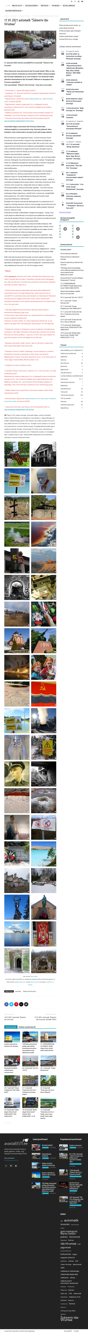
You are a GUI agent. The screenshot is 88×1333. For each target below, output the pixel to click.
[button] (71, 1)
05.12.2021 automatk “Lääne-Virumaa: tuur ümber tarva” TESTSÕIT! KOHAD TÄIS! (76, 1158)
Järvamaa (64, 366)
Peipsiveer (63, 1286)
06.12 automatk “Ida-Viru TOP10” (72, 297)
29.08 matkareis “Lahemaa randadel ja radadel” (74, 82)
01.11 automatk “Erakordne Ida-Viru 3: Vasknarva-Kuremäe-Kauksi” (71, 314)
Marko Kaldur (34, 976)
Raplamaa (64, 385)
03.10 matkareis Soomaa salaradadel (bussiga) (73, 135)
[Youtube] (82, 1)
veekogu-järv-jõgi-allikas (68, 1311)
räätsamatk (77, 1293)
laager (75, 1254)
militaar (72, 1278)
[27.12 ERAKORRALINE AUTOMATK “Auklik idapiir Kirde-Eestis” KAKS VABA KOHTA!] (48, 1037)
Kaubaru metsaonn (75, 1145)
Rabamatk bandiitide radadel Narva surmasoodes (10, 1070)
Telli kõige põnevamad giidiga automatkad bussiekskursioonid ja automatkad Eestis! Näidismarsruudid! (29, 1048)
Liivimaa (71, 1261)
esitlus (62, 1228)
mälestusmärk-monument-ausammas (69, 1282)
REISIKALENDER (65, 212)
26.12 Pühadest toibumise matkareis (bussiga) (73, 196)
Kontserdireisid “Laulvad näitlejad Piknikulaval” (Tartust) (72, 279)
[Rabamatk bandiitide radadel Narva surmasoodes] (12, 1061)
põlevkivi (71, 1290)
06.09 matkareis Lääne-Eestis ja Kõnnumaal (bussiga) (74, 101)
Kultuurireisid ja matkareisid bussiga (70, 258)
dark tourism (75, 1224)
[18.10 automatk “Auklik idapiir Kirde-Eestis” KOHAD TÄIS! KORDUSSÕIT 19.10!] (30, 1102)
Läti (76, 1261)
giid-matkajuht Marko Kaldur (69, 1232)
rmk (70, 1293)
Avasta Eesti (17, 5)
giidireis (64, 1237)
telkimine (71, 1300)
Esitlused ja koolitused (68, 353)
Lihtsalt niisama (66, 373)
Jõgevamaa (64, 369)
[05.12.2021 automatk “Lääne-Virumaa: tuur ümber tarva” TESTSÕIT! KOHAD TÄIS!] (63, 1156)
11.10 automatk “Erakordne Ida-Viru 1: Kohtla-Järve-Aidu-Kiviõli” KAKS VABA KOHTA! (47, 1114)
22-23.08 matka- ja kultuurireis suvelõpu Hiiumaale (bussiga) (74, 56)
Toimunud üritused (24, 16)
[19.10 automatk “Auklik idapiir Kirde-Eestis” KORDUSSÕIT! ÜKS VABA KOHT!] (12, 1102)
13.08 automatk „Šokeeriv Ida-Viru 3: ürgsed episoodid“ (75, 1172)
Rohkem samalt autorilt (27, 1027)
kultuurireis (66, 1254)
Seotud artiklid (11, 1027)
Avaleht (6, 16)
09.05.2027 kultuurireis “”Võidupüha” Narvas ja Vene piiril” (75, 205)
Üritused (44, 5)
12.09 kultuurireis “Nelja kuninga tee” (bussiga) (75, 109)
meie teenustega (34, 982)
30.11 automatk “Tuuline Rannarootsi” (69, 302)
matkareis (64, 1278)
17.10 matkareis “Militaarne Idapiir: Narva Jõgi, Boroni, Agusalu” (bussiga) (73, 155)
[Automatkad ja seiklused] (36, 1156)
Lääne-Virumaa (66, 1264)
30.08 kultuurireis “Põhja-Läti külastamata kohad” (75, 91)
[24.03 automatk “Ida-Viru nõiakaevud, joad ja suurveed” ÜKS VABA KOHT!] (63, 1199)
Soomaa (63, 1300)
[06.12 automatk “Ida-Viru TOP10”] (30, 1061)
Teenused (55, 5)
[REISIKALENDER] (36, 1147)
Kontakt (76, 1331)
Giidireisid (64, 357)
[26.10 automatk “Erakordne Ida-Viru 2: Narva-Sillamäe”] (48, 1080)
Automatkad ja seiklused (69, 253)
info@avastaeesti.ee (35, 99)
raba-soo (64, 1293)
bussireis (65, 1224)
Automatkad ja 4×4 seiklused (71, 350)
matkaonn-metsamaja (70, 1271)
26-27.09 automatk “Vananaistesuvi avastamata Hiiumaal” (74, 126)
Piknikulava (71, 1286)
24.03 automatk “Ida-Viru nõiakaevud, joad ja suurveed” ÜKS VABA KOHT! (76, 1200)
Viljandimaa (64, 408)
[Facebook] (75, 1)
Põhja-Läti (64, 1290)
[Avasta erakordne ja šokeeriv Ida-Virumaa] (12, 1037)
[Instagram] (78, 1)
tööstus (72, 1304)
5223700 (18, 101)
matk (62, 1268)
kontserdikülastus (66, 1251)
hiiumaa (71, 1240)
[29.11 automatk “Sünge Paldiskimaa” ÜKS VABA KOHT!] (12, 1080)
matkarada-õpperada (69, 1274)
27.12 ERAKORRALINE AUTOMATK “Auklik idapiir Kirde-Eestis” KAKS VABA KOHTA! (71, 286)
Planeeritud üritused (67, 382)
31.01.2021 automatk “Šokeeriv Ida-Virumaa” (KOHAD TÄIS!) (45, 1018)
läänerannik (77, 1264)
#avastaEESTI (68, 1331)
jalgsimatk (66, 1247)
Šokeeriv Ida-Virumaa (29, 991)
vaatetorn (63, 1307)
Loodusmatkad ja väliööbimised (72, 376)
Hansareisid (74, 1237)
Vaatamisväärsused (13, 11)
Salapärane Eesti (74, 1297)
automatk (18, 991)
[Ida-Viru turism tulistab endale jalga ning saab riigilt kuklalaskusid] (63, 1185)
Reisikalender (31, 5)
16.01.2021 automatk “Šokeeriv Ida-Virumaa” (15, 1018)
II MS (79, 1244)
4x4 (62, 1221)
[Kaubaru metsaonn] (63, 1147)
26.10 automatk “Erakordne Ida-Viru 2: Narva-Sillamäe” (47, 1090)
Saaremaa (64, 1297)
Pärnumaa (64, 379)
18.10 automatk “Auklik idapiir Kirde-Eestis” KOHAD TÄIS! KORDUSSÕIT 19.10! (70, 335)
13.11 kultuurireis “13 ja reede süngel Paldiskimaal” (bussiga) (74, 186)
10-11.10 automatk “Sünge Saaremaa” (73, 145)
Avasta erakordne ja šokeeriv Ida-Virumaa (72, 264)
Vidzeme (63, 1314)
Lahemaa (64, 1261)
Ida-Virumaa (8, 1041)
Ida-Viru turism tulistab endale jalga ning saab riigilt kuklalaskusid (75, 1186)
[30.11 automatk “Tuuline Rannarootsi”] (48, 1061)
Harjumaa (64, 1240)
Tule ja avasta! (66, 398)
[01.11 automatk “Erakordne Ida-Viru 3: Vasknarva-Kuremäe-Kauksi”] (30, 1080)
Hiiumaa (63, 360)
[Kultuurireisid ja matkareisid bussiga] (36, 1165)
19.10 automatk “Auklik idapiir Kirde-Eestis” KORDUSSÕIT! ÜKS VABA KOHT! (71, 327)
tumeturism (64, 1304)
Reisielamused (69, 5)
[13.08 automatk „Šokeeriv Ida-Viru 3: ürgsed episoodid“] (63, 1172)
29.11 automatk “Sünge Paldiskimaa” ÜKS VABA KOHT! (12, 1090)
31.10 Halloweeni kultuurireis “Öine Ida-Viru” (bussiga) (74, 165)
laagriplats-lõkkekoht (68, 1258)
